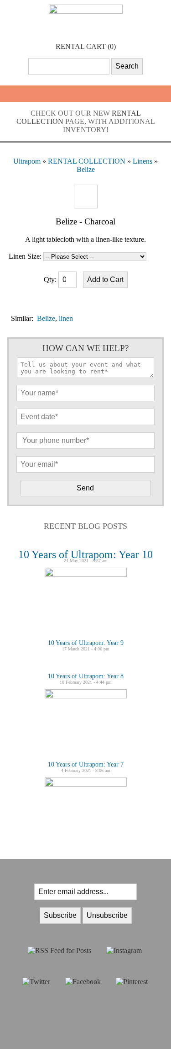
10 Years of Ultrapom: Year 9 (86, 642)
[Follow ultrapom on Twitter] (36, 981)
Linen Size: (25, 256)
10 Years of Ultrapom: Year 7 (86, 764)
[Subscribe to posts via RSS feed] (59, 950)
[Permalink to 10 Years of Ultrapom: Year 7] (86, 784)
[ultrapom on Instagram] (124, 950)
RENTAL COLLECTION (86, 161)
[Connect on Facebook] (83, 981)
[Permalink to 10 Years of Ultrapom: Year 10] (86, 574)
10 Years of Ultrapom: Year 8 (86, 676)
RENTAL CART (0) (86, 46)
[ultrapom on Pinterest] (132, 981)
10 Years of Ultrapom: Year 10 (85, 554)
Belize (86, 169)
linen (66, 318)
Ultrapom (27, 161)
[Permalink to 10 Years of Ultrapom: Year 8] (86, 696)
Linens (142, 161)
